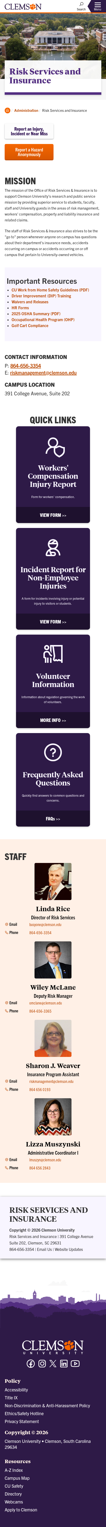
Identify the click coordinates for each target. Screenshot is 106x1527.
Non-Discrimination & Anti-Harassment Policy (47, 1405)
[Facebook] (30, 1366)
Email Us (44, 1249)
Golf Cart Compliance (30, 325)
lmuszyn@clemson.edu (45, 1160)
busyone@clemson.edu (45, 924)
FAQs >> (53, 818)
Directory (13, 1494)
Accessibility (16, 1389)
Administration (26, 110)
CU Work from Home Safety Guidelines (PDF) (50, 289)
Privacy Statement (22, 1421)
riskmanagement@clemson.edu (43, 372)
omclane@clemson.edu (45, 1003)
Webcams (14, 1501)
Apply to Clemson (21, 1509)
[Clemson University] (23, 8)
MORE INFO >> (53, 720)
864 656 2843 (40, 1168)
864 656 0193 (40, 1089)
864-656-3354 (25, 365)
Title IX (11, 1397)
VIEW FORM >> (53, 515)
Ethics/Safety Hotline (24, 1413)
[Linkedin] (63, 1366)
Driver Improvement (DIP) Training (41, 295)
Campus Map (17, 1478)
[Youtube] (75, 1366)
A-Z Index (14, 1470)
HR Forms (20, 307)
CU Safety (14, 1486)
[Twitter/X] (53, 1366)
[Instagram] (42, 1366)
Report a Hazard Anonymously (29, 151)
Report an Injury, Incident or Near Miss (29, 131)
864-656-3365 (40, 1011)
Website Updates (69, 1249)
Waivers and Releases (30, 301)
